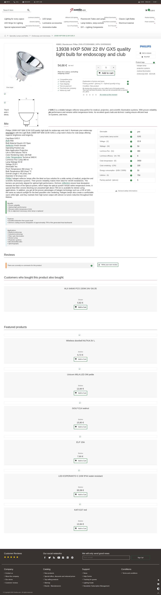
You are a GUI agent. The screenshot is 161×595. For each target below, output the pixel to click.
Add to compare (146, 53)
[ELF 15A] (80, 436)
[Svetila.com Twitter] (49, 557)
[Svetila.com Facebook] (45, 557)
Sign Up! (141, 557)
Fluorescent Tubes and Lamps (98, 18)
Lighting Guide (88, 583)
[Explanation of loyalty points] (128, 92)
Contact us (9, 573)
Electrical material (136, 22)
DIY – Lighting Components (98, 26)
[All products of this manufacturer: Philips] (145, 46)
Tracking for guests (90, 579)
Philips (9, 178)
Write (8, 2)
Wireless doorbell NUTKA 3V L (80, 340)
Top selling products (51, 579)
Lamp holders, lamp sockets (98, 22)
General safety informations (127, 191)
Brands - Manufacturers (52, 586)
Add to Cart (82, 307)
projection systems (143, 68)
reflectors (66, 183)
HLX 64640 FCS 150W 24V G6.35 (80, 288)
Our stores (9, 579)
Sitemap (47, 583)
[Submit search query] (29, 10)
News (85, 573)
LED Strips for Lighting (22, 22)
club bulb (152, 74)
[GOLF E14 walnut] (80, 403)
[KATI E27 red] (80, 504)
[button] (38, 2)
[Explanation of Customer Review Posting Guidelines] (92, 265)
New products (49, 573)
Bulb (8, 141)
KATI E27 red (80, 510)
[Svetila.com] (78, 10)
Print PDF (147, 57)
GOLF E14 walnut (80, 408)
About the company (12, 576)
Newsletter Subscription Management (96, 586)
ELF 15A (80, 442)
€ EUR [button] (156, 2)
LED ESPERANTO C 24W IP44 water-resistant (80, 476)
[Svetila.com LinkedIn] (68, 557)
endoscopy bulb (142, 74)
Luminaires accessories (60, 22)
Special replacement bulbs (22, 26)
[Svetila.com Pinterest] (72, 557)
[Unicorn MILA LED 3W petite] (80, 369)
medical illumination (143, 71)
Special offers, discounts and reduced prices (59, 576)
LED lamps (60, 18)
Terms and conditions (130, 573)
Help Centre (87, 576)
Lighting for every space (22, 18)
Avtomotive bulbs (60, 26)
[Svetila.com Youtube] (59, 557)
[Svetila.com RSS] (54, 557)
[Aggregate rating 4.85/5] (11, 557)
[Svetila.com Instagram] (63, 557)
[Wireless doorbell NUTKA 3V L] (80, 335)
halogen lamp (141, 65)
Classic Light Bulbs (136, 18)
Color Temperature (14, 157)
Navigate (27, 2)
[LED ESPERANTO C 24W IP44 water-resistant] (80, 470)
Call (17, 2)
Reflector (10, 145)
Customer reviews (11, 583)
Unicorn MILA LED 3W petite (80, 374)
